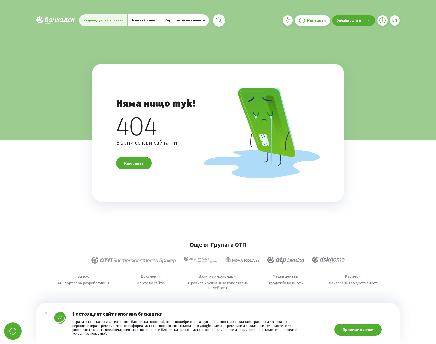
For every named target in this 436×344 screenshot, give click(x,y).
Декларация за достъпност (353, 283)
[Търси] (219, 20)
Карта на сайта (150, 283)
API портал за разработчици (83, 283)
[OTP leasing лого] (285, 260)
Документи (151, 276)
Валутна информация (218, 276)
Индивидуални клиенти (103, 20)
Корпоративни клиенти (185, 20)
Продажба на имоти (285, 283)
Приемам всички (358, 329)
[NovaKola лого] (242, 260)
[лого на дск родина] (200, 260)
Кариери (353, 276)
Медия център (285, 276)
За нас (83, 276)
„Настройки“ (211, 330)
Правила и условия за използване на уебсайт (218, 285)
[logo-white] (55, 20)
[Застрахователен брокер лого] (133, 260)
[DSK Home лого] (328, 260)
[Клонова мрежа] (288, 20)
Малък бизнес (144, 20)
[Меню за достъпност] (382, 20)
